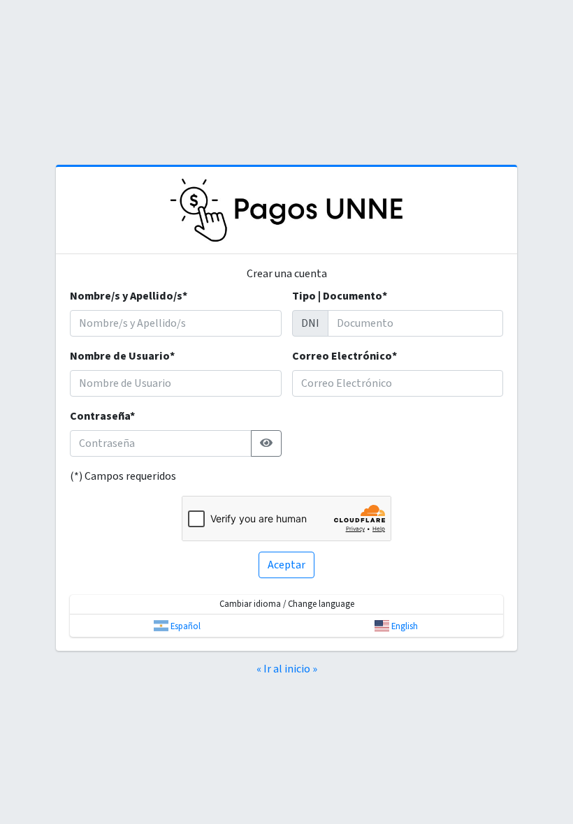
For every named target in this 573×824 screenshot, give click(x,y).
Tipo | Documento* (339, 296)
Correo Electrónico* (344, 356)
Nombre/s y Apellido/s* (128, 296)
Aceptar (286, 565)
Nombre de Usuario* (122, 356)
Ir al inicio (286, 669)
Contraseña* (102, 416)
